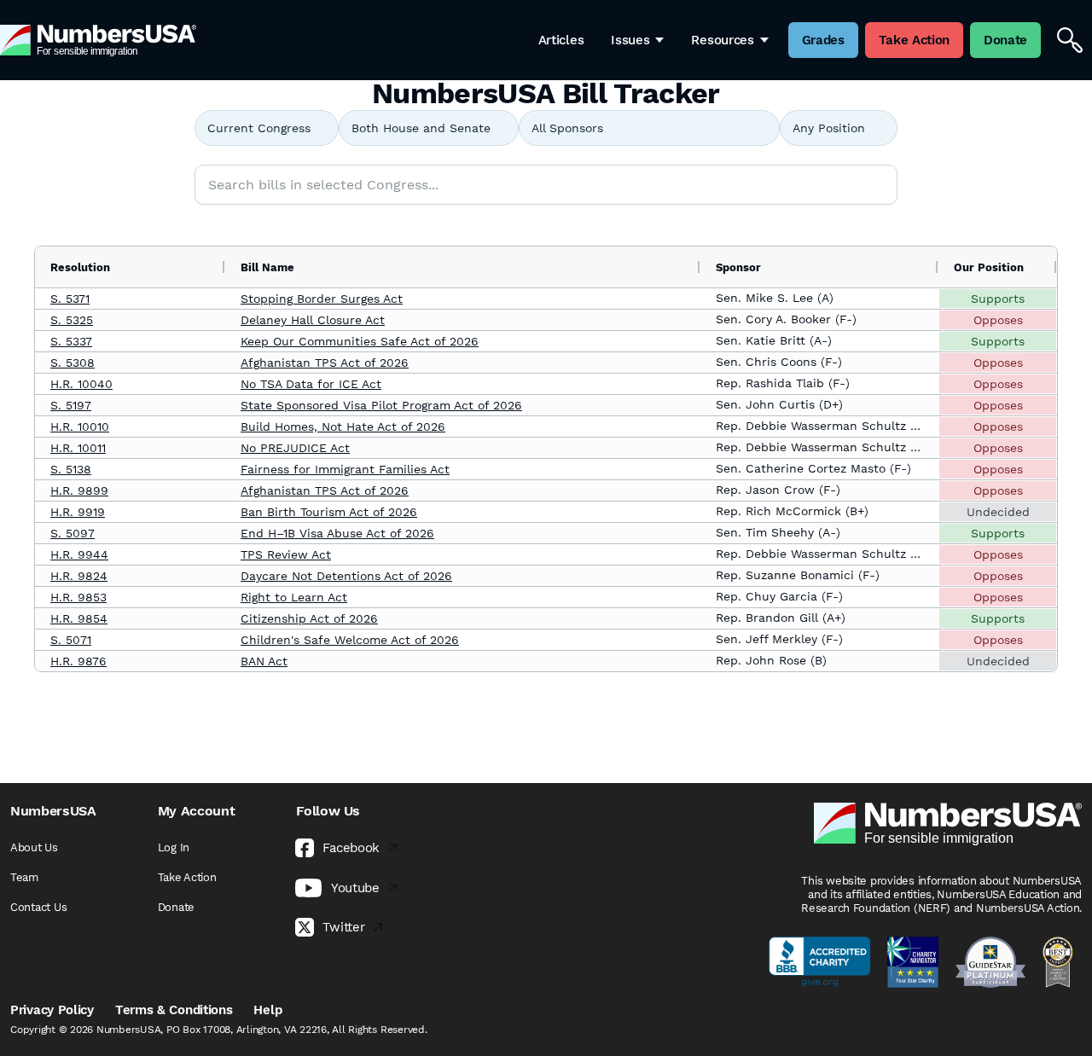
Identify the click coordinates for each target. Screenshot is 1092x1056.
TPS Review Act (286, 554)
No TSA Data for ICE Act (311, 384)
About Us (34, 847)
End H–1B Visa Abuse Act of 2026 (337, 533)
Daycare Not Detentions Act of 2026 (346, 576)
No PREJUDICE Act (295, 448)
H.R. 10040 (81, 384)
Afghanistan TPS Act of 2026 (325, 362)
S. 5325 (71, 320)
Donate (176, 907)
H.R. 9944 (79, 554)
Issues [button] (630, 40)
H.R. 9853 (78, 597)
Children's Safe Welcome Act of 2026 (350, 640)
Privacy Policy (52, 1010)
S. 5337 (71, 341)
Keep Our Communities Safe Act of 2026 (360, 341)
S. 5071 (70, 640)
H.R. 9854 (78, 618)
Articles (561, 40)
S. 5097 (72, 533)
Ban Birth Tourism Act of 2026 (329, 512)
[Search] (1070, 40)
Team (24, 877)
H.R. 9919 (77, 512)
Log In (173, 847)
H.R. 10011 (78, 448)
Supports (998, 298)
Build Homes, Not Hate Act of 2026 (343, 426)
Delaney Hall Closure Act (313, 320)
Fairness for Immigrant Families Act (345, 469)
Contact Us (38, 907)
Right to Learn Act (294, 597)
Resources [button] (722, 40)
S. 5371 (70, 298)
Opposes (998, 320)
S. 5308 (72, 362)
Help (267, 1010)
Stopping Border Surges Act (322, 298)
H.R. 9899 (79, 490)
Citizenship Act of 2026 (309, 618)
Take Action (187, 877)
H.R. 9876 (78, 661)
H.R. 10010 (79, 426)
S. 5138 (70, 469)
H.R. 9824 (78, 576)
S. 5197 (70, 405)
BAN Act (264, 661)
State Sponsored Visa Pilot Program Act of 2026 (381, 405)
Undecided (998, 512)
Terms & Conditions (174, 1010)
